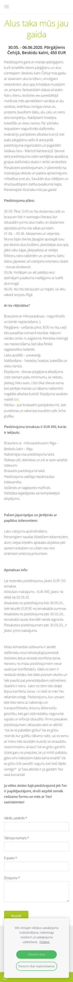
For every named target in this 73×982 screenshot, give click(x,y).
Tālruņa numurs (16, 838)
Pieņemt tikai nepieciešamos (36, 966)
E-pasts (10, 858)
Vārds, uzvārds (15, 818)
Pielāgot (44, 942)
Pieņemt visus (36, 954)
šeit (16, 399)
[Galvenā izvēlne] (6, 6)
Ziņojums (12, 878)
